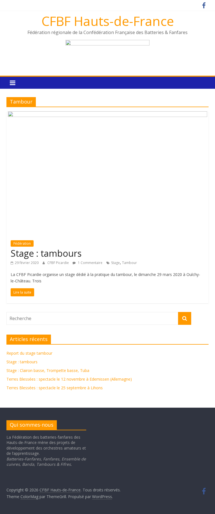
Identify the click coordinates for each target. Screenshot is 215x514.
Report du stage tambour (29, 353)
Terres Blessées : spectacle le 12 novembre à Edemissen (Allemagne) (69, 379)
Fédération (22, 243)
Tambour (129, 262)
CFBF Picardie (58, 262)
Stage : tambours (46, 253)
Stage (115, 262)
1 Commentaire (89, 262)
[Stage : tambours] (107, 115)
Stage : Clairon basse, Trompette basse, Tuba (47, 370)
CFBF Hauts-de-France (107, 21)
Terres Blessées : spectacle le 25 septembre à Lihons (54, 387)
